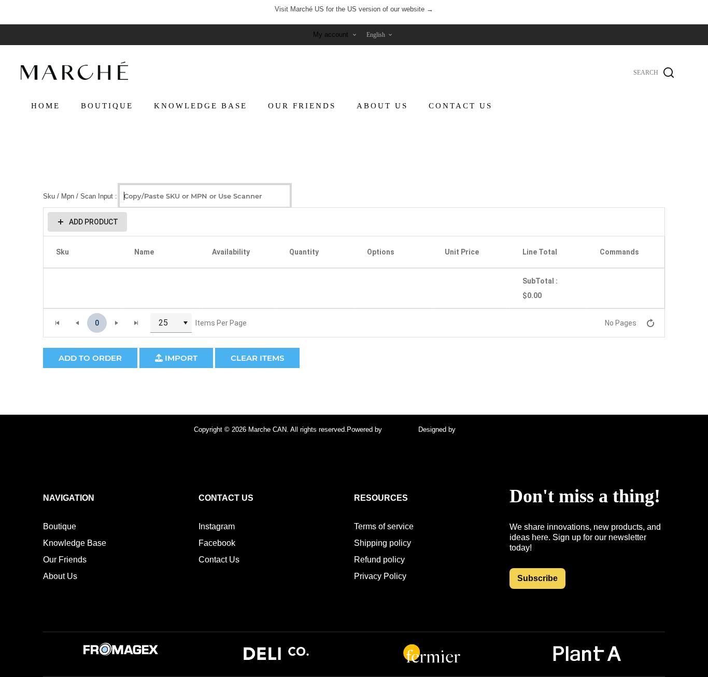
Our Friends (65, 559)
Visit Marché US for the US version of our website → (354, 9)
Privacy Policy (380, 576)
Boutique (59, 526)
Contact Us (219, 559)
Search (668, 72)
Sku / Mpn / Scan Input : (80, 196)
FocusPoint (401, 429)
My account (330, 34)
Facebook (217, 543)
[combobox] (171, 323)
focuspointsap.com (486, 429)
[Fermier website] (431, 662)
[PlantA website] (587, 662)
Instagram (217, 526)
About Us (60, 576)
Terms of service (384, 526)
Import (180, 358)
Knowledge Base (74, 543)
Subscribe (537, 578)
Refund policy (379, 559)
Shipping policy (382, 543)
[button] (87, 222)
